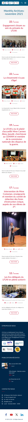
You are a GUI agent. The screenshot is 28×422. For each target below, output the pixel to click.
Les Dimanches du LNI (14, 379)
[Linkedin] (22, 415)
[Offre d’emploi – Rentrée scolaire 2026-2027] (5, 373)
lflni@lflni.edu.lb (8, 401)
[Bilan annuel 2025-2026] (5, 366)
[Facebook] (6, 415)
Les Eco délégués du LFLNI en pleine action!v (14, 278)
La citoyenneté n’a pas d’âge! (14, 79)
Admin (23, 49)
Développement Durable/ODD (11, 300)
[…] (14, 58)
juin (11, 375)
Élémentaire (16, 49)
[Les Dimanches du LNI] (5, 381)
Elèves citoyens (7, 49)
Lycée (16, 163)
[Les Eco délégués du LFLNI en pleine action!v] (14, 291)
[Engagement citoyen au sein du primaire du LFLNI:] (14, 41)
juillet (12, 366)
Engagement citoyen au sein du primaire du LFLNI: (14, 28)
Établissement (16, 101)
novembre (14, 22)
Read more (14, 62)
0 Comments (14, 52)
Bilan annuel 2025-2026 (15, 363)
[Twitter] (16, 415)
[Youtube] (11, 415)
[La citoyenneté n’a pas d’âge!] (14, 91)
